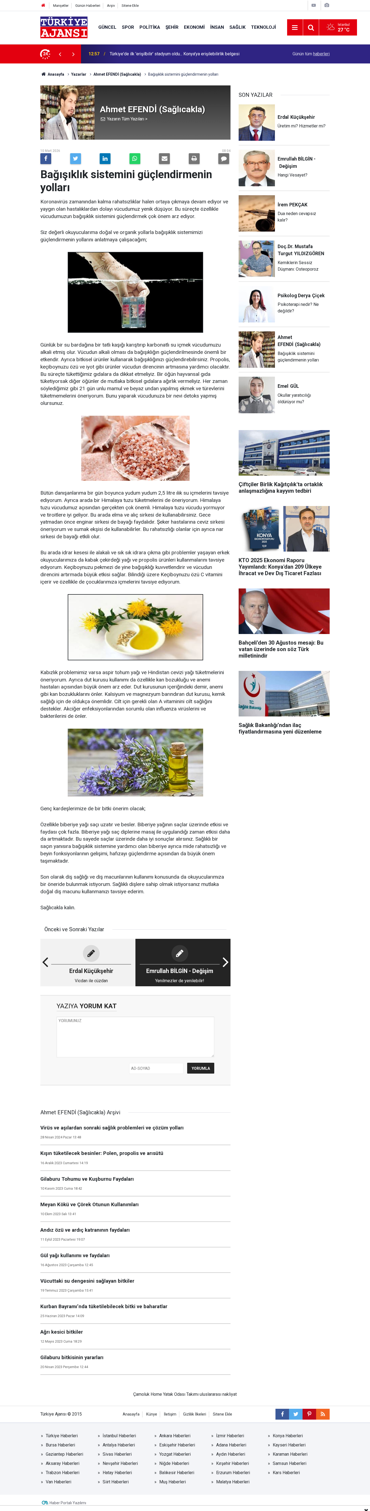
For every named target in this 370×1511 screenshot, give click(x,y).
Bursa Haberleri (60, 1445)
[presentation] (60, 54)
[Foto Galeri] (327, 5)
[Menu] (295, 28)
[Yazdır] (194, 158)
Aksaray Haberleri (62, 1463)
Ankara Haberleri (174, 1435)
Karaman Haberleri (290, 1454)
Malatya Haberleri (232, 1481)
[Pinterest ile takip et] (309, 1414)
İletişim (170, 1414)
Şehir (171, 27)
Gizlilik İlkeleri (194, 1414)
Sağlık (237, 27)
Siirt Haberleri (116, 1481)
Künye (151, 1414)
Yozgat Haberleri (175, 1454)
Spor (128, 27)
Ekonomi (194, 27)
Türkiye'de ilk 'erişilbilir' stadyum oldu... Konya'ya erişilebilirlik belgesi (174, 53)
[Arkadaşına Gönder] (164, 158)
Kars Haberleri (286, 1472)
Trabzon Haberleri (62, 1472)
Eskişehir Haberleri (177, 1445)
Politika (149, 27)
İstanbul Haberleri (119, 1435)
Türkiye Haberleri (62, 1435)
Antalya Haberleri (119, 1445)
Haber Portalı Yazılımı (68, 1503)
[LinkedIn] (105, 158)
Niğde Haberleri (174, 1463)
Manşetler (61, 6)
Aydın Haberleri (230, 1454)
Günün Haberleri (87, 6)
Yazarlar (78, 74)
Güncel (107, 27)
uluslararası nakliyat (218, 1394)
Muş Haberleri (172, 1481)
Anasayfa (55, 74)
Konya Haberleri (288, 1435)
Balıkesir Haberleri (176, 1472)
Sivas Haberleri (117, 1454)
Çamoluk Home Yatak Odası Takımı (166, 1394)
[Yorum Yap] (223, 158)
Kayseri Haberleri (289, 1445)
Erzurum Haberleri (233, 1472)
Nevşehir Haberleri (120, 1463)
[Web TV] (314, 5)
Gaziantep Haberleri (64, 1454)
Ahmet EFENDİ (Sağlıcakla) (117, 74)
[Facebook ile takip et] (282, 1414)
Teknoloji (263, 27)
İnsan (217, 27)
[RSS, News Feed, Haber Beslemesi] (323, 1414)
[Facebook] (45, 158)
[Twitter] (75, 158)
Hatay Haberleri (117, 1472)
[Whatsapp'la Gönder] (134, 158)
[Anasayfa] (43, 6)
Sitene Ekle (130, 6)
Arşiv (111, 6)
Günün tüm (311, 53)
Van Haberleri (58, 1481)
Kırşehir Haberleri (232, 1463)
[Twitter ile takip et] (296, 1414)
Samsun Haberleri (289, 1463)
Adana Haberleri (231, 1445)
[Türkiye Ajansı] (63, 27)
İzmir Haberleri (230, 1435)
